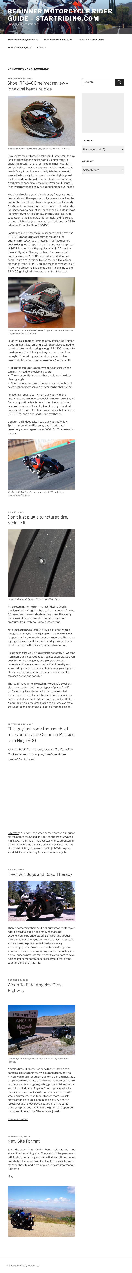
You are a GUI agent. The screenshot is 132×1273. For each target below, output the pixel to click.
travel (30, 759)
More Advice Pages (18, 47)
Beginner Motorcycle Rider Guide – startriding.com (60, 15)
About (40, 47)
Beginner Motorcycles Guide (23, 39)
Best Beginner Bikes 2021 (58, 39)
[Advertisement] (103, 113)
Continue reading (18, 1119)
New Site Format (23, 1141)
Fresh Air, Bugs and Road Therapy (39, 874)
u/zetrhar (17, 759)
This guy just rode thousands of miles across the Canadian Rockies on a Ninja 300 (40, 734)
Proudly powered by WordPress (23, 1265)
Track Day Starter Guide (91, 39)
